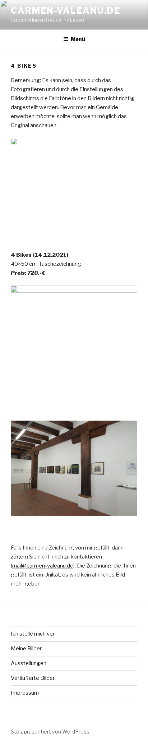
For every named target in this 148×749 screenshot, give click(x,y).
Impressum (25, 693)
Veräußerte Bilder (33, 678)
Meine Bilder (26, 648)
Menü (78, 39)
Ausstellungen (28, 663)
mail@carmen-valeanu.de (42, 565)
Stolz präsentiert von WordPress (50, 731)
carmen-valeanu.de (65, 10)
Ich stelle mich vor (33, 634)
